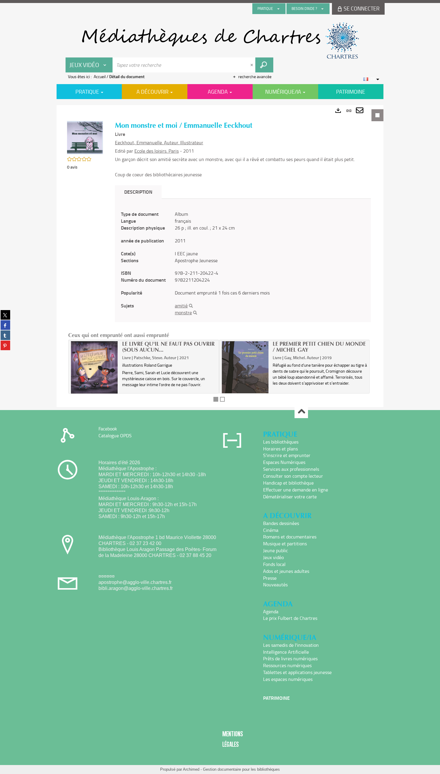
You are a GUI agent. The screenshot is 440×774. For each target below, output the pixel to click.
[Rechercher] (191, 306)
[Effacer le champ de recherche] (252, 64)
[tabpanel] (220, 256)
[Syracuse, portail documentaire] (220, 40)
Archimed (191, 769)
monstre (183, 312)
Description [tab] (138, 191)
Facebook (107, 428)
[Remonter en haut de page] (301, 411)
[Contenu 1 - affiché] (215, 399)
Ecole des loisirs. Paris (156, 151)
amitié (181, 305)
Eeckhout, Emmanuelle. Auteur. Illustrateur (159, 142)
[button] (85, 137)
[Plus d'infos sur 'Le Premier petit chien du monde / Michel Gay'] (245, 367)
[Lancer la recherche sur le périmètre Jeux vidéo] (264, 64)
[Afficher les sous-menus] (278, 8)
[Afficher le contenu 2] (222, 399)
